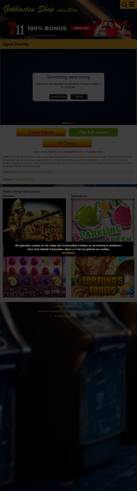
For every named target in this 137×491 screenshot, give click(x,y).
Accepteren (68, 252)
